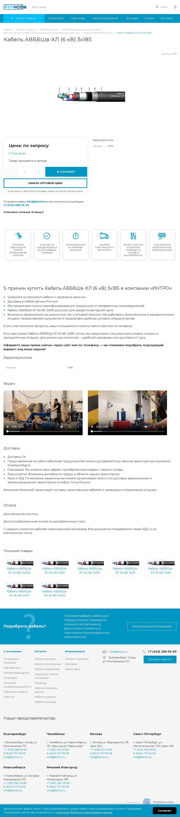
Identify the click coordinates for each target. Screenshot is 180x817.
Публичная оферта (16, 691)
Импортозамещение (16, 672)
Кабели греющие (45, 702)
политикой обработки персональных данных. (84, 812)
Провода (40, 683)
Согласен (164, 810)
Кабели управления (47, 669)
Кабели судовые (45, 696)
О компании (12, 651)
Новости (9, 696)
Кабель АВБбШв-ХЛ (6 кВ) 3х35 (125, 570)
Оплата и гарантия (77, 659)
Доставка (71, 664)
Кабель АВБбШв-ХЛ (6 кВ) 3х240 (19, 570)
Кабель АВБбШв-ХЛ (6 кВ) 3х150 (89, 570)
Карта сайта (72, 669)
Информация (75, 651)
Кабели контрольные (48, 664)
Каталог (41, 651)
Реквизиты (10, 677)
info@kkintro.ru (37, 201)
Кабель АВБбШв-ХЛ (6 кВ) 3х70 (19, 593)
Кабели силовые (45, 659)
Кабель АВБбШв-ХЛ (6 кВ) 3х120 (54, 593)
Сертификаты (12, 667)
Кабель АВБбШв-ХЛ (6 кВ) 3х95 (160, 570)
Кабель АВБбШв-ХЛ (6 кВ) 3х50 (54, 570)
